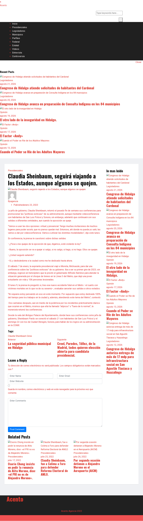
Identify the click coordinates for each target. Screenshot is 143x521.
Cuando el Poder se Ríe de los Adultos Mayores (32, 151)
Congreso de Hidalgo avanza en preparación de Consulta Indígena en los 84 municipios (60, 103)
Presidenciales (19, 27)
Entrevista (17, 52)
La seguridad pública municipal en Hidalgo (29, 345)
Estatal (15, 45)
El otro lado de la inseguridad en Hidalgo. (28, 119)
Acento (15, 499)
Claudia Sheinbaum (17, 336)
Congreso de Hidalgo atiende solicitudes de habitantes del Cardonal (47, 87)
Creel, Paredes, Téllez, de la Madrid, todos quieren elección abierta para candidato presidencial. (78, 349)
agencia (14, 201)
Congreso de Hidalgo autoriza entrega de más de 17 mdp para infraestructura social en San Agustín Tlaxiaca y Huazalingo (120, 360)
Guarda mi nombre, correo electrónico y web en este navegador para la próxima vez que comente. (50, 391)
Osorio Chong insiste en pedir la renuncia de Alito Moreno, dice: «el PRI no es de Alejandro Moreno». (22, 471)
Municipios (17, 34)
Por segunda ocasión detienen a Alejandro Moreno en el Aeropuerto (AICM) (87, 465)
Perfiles (16, 38)
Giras (29, 336)
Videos (15, 49)
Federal (16, 41)
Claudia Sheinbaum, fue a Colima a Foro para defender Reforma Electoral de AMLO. (54, 467)
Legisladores (18, 31)
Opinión (3, 112)
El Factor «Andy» (11, 135)
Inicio (14, 23)
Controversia (18, 56)
